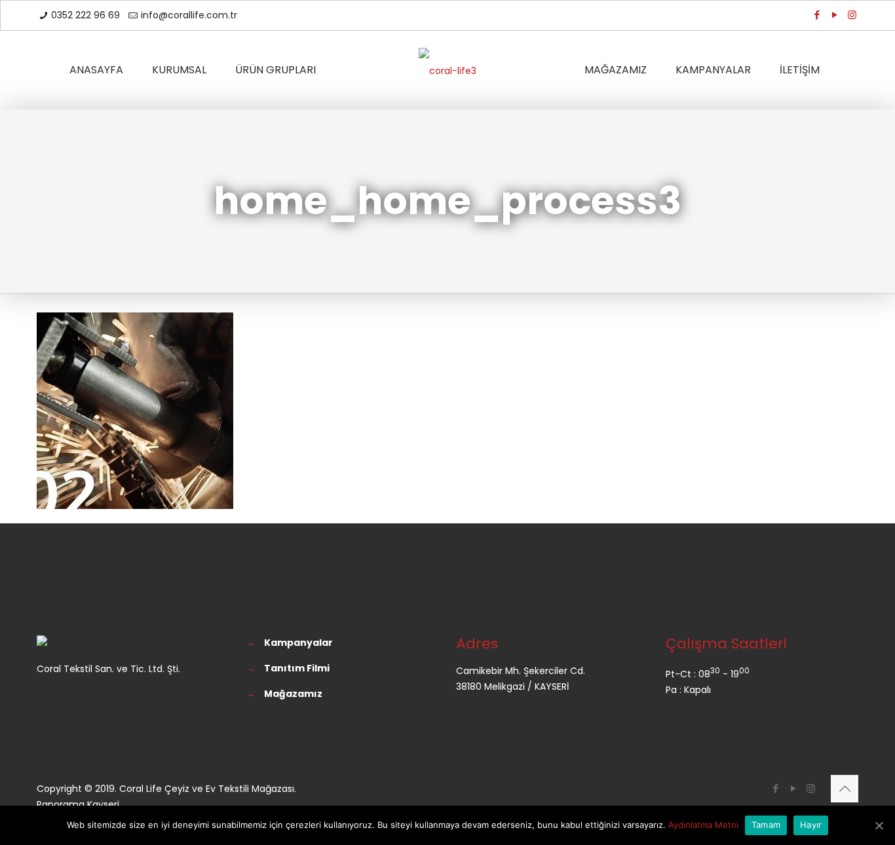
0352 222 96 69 (85, 15)
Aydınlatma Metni (703, 824)
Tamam (766, 824)
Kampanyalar (298, 642)
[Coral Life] (447, 70)
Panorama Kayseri (78, 804)
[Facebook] (817, 15)
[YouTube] (834, 15)
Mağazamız (293, 693)
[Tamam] (878, 825)
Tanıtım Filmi (297, 668)
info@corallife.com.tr (189, 15)
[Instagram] (852, 15)
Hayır (811, 824)
